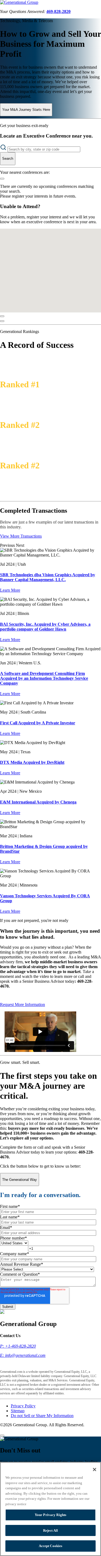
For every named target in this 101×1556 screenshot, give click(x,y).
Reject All (50, 1530)
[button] (48, 244)
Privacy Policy (23, 1406)
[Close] (2, 316)
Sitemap (18, 1410)
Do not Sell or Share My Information (42, 1415)
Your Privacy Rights (50, 1515)
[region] (50, 1509)
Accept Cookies (50, 1546)
